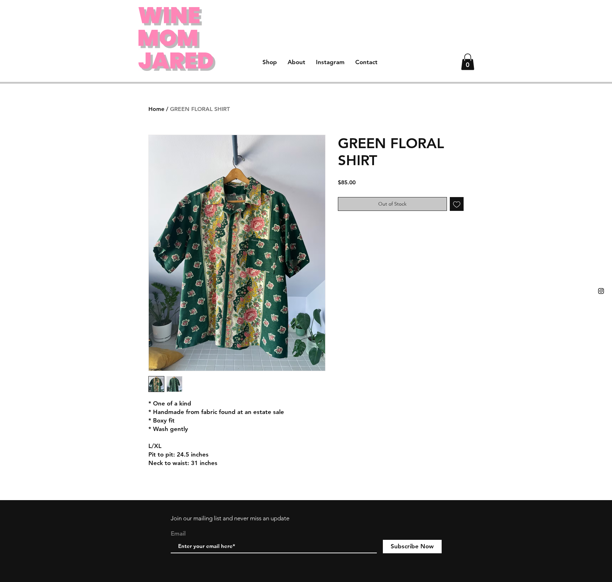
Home (156, 109)
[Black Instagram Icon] (601, 291)
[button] (468, 62)
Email (178, 534)
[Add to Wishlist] (457, 204)
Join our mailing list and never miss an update (230, 518)
